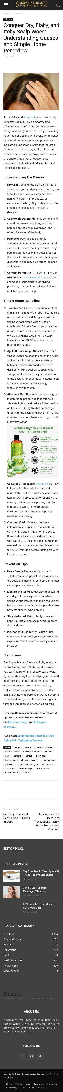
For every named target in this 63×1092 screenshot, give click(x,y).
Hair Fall (28, 755)
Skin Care (17, 13)
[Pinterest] (23, 64)
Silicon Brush (43, 768)
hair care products (34, 277)
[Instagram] (31, 1056)
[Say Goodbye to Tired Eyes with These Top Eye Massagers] (12, 876)
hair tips (35, 760)
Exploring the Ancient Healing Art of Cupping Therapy (17, 818)
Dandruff (28, 747)
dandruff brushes (44, 747)
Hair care (17, 755)
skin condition (11, 772)
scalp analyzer (48, 764)
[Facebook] (7, 64)
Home (6, 13)
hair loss (24, 760)
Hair (7, 755)
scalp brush (10, 768)
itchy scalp (30, 117)
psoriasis (9, 764)
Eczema (48, 751)
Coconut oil (43, 484)
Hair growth (10, 760)
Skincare (26, 772)
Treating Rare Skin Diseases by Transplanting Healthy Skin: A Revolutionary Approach (46, 822)
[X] (15, 64)
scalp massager (26, 768)
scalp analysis (32, 764)
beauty (17, 747)
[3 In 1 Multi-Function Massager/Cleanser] (12, 892)
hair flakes (41, 755)
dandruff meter (12, 751)
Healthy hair (48, 760)
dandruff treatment (32, 751)
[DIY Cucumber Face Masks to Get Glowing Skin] (12, 908)
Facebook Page (18, 722)
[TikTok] (40, 1056)
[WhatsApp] (31, 64)
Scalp (19, 764)
